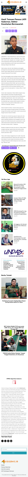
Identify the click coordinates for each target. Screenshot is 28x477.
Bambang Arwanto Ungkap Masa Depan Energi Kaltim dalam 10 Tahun (14, 301)
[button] (26, 2)
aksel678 (15, 190)
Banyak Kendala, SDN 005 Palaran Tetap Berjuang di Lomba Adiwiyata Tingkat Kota (20, 186)
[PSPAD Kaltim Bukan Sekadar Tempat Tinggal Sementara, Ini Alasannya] (14, 340)
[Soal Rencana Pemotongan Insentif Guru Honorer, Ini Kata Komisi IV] (7, 239)
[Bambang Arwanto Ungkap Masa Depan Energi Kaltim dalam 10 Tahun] (14, 288)
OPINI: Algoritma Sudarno (14, 379)
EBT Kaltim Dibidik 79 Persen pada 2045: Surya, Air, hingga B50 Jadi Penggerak (14, 328)
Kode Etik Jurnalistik (5, 469)
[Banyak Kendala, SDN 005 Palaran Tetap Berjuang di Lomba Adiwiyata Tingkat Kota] (7, 187)
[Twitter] (9, 31)
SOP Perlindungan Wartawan (7, 471)
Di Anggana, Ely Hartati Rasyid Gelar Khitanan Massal (20, 225)
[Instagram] (5, 441)
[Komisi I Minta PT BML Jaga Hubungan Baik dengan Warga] (7, 200)
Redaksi (3, 465)
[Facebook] (6, 31)
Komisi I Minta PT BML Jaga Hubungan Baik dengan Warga (20, 199)
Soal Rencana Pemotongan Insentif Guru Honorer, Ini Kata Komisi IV (20, 239)
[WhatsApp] (15, 31)
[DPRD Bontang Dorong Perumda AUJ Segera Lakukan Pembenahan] (7, 213)
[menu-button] (1, 2)
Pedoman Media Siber (5, 467)
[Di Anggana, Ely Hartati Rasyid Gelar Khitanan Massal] (7, 226)
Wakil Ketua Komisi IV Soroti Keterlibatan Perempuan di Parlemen (20, 265)
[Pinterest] (12, 31)
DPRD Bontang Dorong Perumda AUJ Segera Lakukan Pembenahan (20, 212)
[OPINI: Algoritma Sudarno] (14, 366)
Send (13, 452)
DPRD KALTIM (13, 27)
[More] (18, 148)
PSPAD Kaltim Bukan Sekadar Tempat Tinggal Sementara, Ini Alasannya (14, 353)
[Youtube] (11, 441)
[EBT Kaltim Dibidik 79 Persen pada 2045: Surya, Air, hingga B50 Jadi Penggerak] (14, 313)
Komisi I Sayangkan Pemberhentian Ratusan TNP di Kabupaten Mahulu (8, 265)
